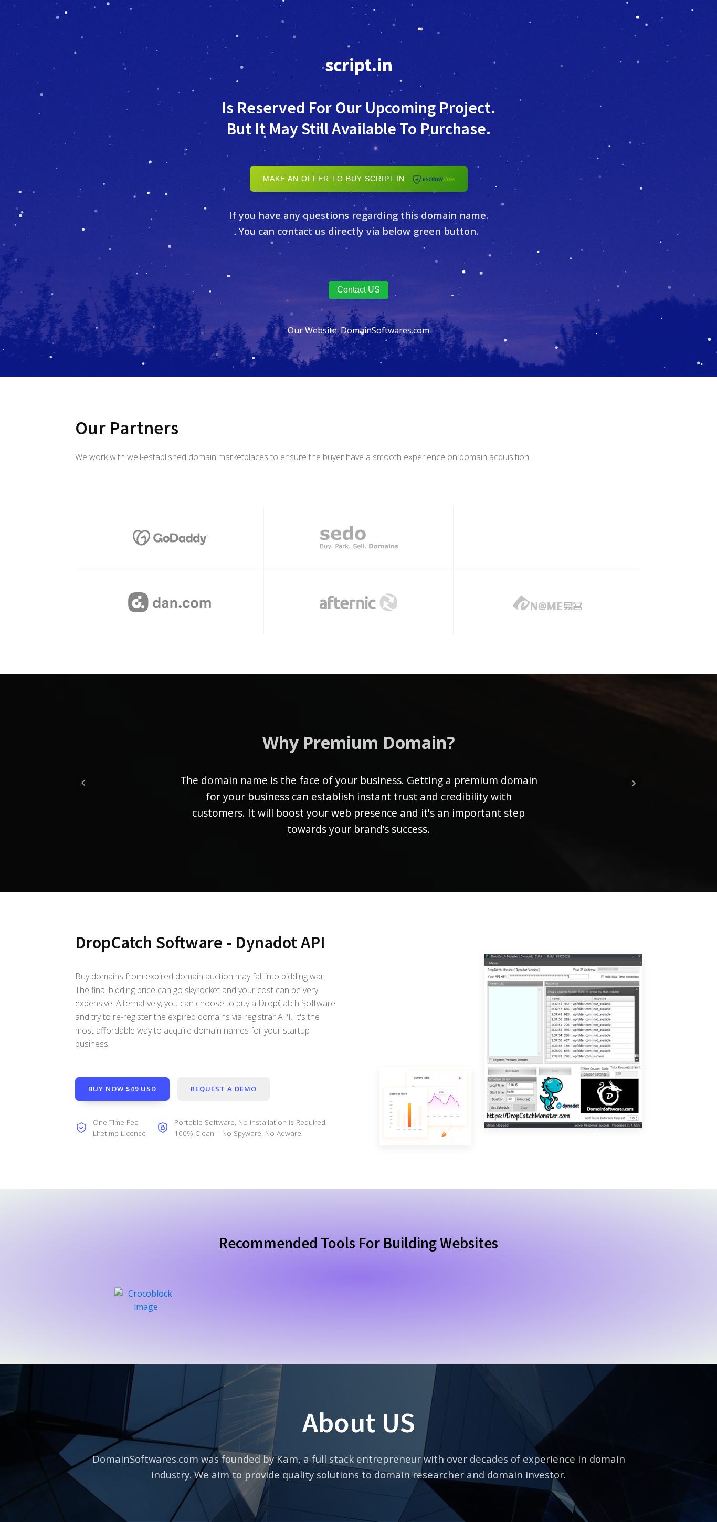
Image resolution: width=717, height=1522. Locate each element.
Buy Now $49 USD (122, 1088)
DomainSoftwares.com (385, 330)
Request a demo (224, 1088)
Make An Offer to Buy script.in (338, 179)
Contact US (358, 289)
